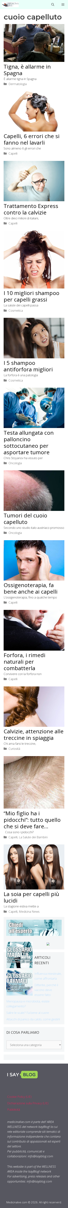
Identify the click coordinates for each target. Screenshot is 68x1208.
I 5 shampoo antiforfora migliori (28, 366)
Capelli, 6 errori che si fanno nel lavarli (31, 139)
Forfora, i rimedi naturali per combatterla (24, 661)
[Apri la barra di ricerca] (53, 4)
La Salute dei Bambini (33, 837)
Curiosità (14, 749)
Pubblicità (13, 1109)
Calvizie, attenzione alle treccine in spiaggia (33, 734)
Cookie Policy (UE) (19, 1097)
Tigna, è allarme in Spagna (27, 70)
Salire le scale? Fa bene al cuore (27, 1013)
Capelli (13, 153)
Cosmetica (16, 310)
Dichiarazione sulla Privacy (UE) (27, 1103)
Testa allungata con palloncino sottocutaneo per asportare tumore (29, 442)
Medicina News (29, 911)
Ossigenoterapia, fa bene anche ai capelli (30, 588)
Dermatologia (18, 84)
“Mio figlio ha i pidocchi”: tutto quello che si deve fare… (32, 819)
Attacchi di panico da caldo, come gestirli (33, 1019)
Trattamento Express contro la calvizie (31, 209)
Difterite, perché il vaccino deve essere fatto (46, 990)
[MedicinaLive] (10, 4)
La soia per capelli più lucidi (31, 897)
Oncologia (15, 463)
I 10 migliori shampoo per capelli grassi (31, 296)
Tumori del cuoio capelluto (25, 519)
